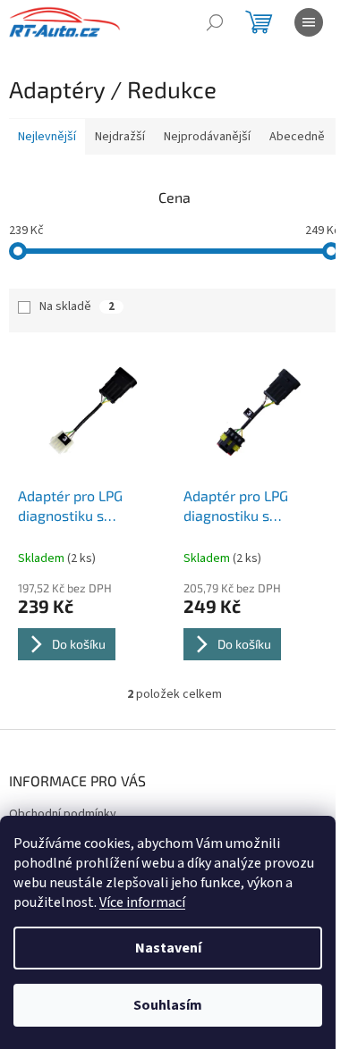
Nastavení (168, 948)
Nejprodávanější (207, 137)
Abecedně (297, 137)
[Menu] (309, 22)
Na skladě (77, 306)
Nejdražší (120, 137)
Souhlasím (167, 1005)
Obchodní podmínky (62, 814)
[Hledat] (215, 22)
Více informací (142, 902)
